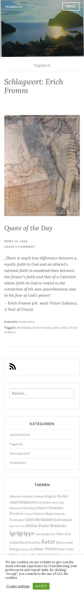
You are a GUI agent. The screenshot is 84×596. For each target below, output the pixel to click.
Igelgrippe (22, 533)
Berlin (24, 508)
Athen (54, 502)
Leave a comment (19, 246)
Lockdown (24, 549)
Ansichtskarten (19, 435)
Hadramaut (62, 519)
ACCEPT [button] (41, 586)
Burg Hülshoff (38, 508)
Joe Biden (58, 534)
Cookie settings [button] (18, 586)
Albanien (15, 496)
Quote (56, 328)
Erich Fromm (41, 328)
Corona (28, 513)
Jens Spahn (43, 534)
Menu (71, 6)
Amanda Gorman (33, 496)
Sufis (64, 328)
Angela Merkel (56, 496)
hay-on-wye (17, 526)
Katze (48, 541)
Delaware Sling (42, 513)
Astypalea (44, 502)
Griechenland (38, 519)
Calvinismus (23, 328)
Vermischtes (26, 322)
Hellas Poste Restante (46, 525)
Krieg (14, 549)
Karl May (35, 542)
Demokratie (59, 513)
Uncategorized (19, 453)
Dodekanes (16, 520)
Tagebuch (13, 6)
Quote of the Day (28, 228)
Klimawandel (64, 542)
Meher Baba (65, 549)
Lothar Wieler (44, 548)
